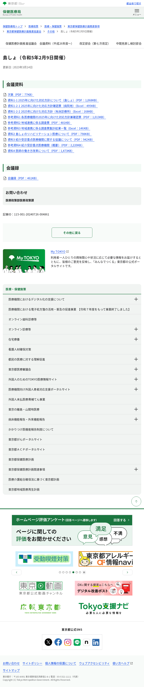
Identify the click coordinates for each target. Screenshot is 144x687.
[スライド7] (70, 572)
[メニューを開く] (137, 12)
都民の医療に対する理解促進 (26, 359)
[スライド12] (80, 572)
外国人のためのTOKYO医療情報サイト (32, 379)
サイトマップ (11, 670)
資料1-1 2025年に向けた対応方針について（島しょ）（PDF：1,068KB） (53, 100)
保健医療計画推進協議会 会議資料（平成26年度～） (40, 43)
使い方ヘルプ (121, 663)
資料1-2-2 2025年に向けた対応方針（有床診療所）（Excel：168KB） (51, 111)
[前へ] (16, 572)
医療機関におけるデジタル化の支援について (36, 299)
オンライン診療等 (19, 329)
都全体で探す (133, 3)
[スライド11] (77, 572)
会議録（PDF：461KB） (23, 178)
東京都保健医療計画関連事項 (26, 469)
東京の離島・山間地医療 (23, 409)
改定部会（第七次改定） (94, 43)
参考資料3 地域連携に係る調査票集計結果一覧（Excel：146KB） (49, 128)
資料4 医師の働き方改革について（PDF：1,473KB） (41, 151)
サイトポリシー (32, 663)
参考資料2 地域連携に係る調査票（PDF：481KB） (40, 122)
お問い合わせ (11, 663)
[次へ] (127, 572)
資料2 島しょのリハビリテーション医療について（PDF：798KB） (50, 134)
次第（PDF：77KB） (21, 94)
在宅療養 (14, 339)
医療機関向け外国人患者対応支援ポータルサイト (39, 389)
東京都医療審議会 (19, 369)
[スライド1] (60, 572)
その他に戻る (72, 233)
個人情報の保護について (60, 663)
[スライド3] (63, 572)
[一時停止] (84, 572)
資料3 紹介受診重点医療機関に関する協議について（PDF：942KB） (51, 139)
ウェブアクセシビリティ (94, 663)
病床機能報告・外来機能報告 (26, 419)
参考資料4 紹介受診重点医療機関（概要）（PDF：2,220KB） (46, 145)
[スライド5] (67, 572)
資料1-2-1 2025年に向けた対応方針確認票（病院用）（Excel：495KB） (53, 106)
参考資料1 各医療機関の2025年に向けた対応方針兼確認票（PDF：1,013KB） (57, 117)
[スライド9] (73, 572)
